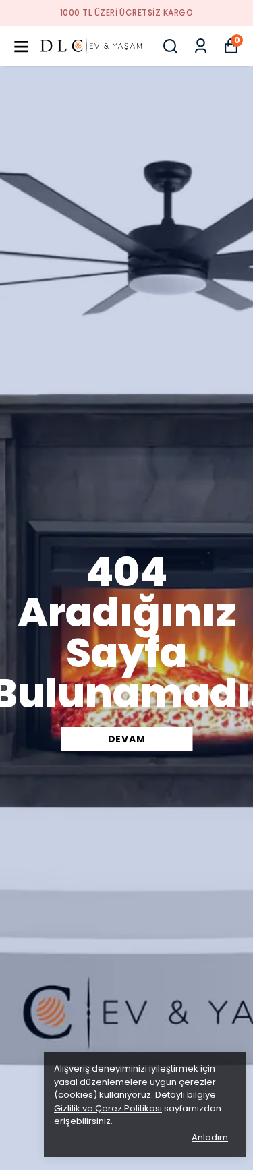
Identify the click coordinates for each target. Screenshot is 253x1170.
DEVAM (127, 739)
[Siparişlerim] (200, 46)
